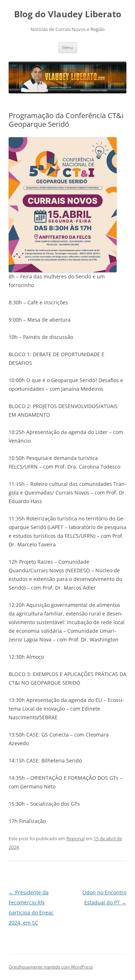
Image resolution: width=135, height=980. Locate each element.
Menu (67, 47)
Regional (75, 838)
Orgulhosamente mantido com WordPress (51, 967)
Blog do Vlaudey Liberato (67, 14)
